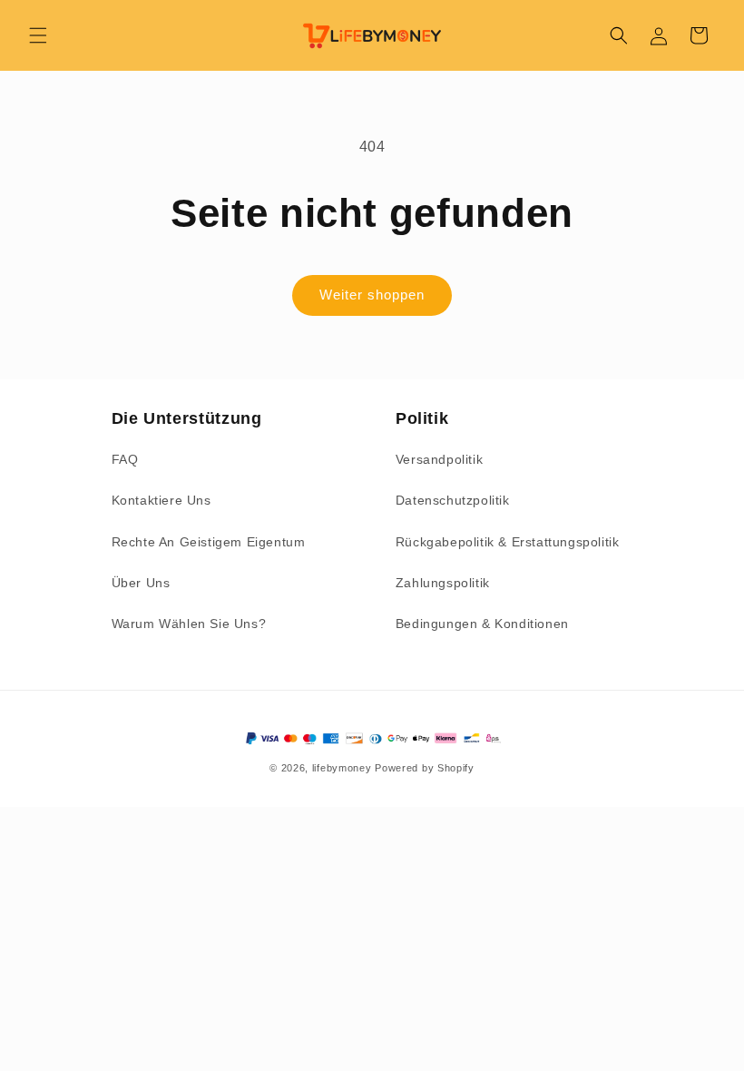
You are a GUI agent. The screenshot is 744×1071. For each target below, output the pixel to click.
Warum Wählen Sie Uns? (189, 623)
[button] (38, 35)
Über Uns (141, 582)
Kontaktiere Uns (161, 500)
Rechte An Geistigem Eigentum (209, 542)
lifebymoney (342, 767)
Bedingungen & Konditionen (482, 623)
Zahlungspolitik (443, 582)
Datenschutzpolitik (453, 500)
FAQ (125, 459)
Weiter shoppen (372, 294)
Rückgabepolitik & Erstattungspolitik (508, 542)
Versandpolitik (439, 459)
